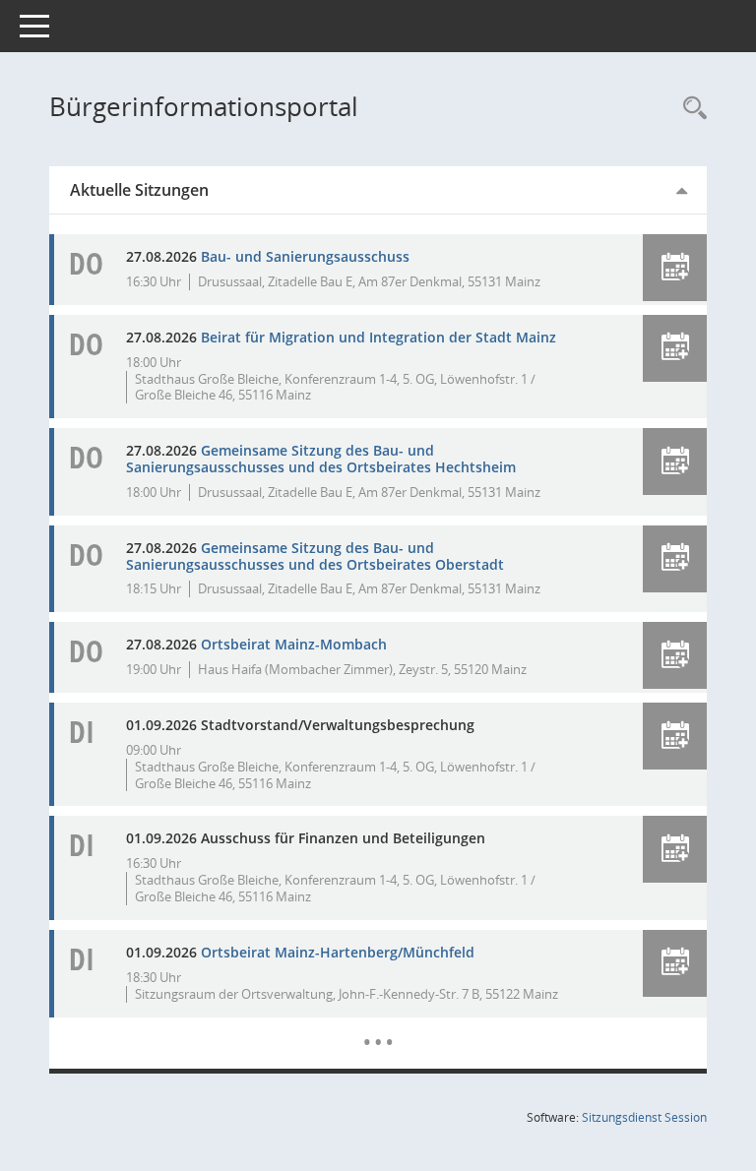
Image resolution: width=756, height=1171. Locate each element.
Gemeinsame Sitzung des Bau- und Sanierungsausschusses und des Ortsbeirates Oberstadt (315, 556)
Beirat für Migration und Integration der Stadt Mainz (378, 337)
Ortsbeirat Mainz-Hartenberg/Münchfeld (337, 952)
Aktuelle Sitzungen (139, 190)
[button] (675, 267)
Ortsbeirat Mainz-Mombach (294, 644)
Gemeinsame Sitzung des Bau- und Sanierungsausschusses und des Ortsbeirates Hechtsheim (321, 458)
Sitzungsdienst (644, 1117)
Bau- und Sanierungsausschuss (305, 256)
